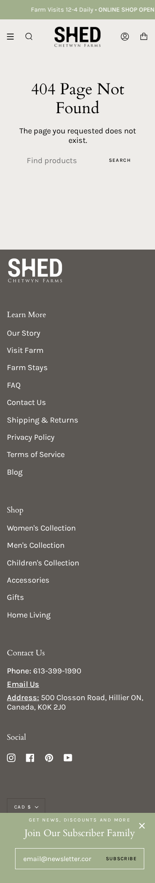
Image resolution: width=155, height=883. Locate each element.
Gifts (15, 597)
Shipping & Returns (42, 420)
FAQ (14, 385)
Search (120, 160)
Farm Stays (27, 367)
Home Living (28, 615)
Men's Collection (36, 545)
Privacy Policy (31, 437)
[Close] (142, 825)
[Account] (125, 36)
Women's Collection (41, 528)
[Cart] (144, 36)
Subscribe (121, 858)
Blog (14, 472)
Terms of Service (36, 454)
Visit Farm (25, 350)
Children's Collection (43, 563)
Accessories (28, 580)
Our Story (23, 333)
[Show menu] (13, 36)
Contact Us (26, 402)
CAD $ (22, 807)
